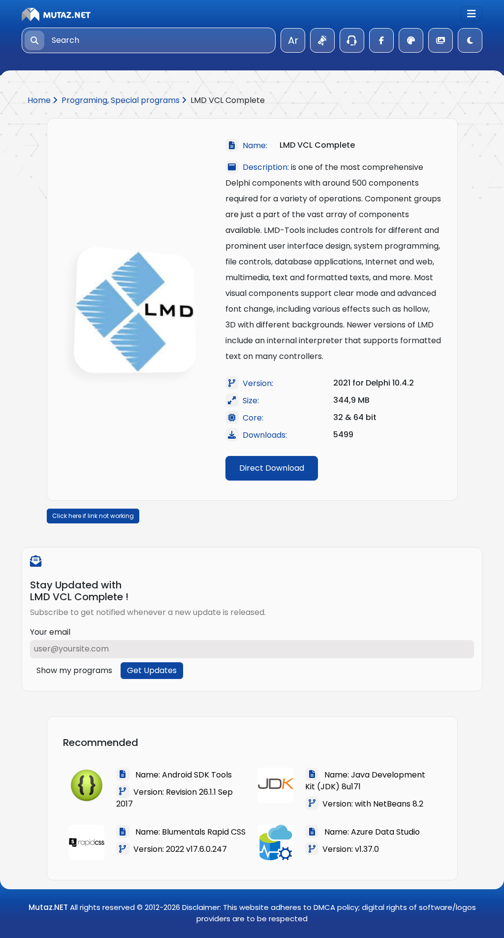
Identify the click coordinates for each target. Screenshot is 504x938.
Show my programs (74, 670)
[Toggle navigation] (471, 13)
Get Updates (152, 670)
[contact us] (352, 40)
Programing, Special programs (122, 100)
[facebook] (381, 40)
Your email (50, 632)
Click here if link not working (93, 516)
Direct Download (271, 468)
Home (40, 100)
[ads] (322, 40)
